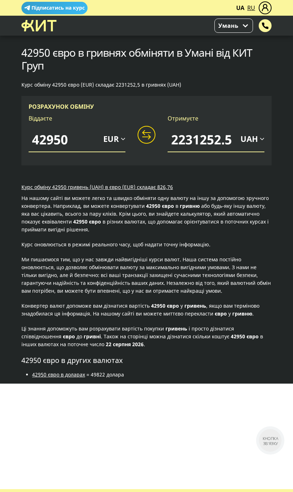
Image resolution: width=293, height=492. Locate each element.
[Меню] (265, 7)
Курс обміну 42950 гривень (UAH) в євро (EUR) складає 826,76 (97, 187)
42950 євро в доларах (58, 374)
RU (251, 8)
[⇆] (146, 135)
